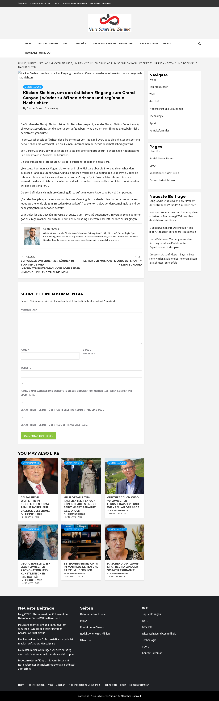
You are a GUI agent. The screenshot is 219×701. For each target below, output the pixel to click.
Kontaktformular (38, 52)
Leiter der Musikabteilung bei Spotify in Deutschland (112, 260)
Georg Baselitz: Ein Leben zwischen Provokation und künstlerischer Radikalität (36, 570)
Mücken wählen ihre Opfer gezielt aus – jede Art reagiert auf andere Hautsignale (172, 230)
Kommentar (29, 309)
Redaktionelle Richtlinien (75, 3)
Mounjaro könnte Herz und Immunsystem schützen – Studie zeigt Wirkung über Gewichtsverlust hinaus (173, 216)
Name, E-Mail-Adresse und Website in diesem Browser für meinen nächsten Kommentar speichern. (76, 392)
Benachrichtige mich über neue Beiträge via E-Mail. (54, 424)
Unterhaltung (33, 87)
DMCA (56, 3)
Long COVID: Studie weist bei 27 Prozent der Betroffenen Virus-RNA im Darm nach (172, 203)
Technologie (149, 43)
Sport (167, 43)
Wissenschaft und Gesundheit (114, 43)
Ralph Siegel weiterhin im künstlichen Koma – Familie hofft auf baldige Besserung (36, 504)
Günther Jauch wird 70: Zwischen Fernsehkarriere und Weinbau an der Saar (123, 502)
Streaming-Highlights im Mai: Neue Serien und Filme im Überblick (81, 567)
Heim (28, 43)
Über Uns (22, 3)
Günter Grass (35, 108)
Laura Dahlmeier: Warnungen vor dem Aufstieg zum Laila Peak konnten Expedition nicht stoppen (170, 243)
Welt (66, 43)
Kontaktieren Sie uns (40, 3)
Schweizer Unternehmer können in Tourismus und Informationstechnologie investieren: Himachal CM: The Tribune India (51, 264)
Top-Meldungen (47, 43)
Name (25, 349)
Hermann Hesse (33, 514)
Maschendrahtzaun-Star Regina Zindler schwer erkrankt (123, 567)
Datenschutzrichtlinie (100, 3)
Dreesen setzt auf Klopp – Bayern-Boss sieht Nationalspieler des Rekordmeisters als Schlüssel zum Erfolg (173, 258)
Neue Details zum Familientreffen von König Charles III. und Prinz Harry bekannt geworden (80, 504)
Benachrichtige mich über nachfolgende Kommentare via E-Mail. (62, 409)
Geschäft (81, 43)
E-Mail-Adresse (89, 351)
